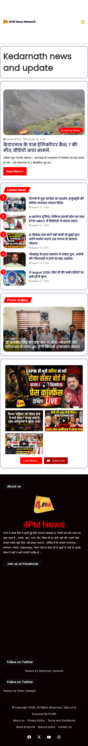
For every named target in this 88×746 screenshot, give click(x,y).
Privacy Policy (36, 720)
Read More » (15, 171)
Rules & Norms (25, 727)
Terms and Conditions (61, 720)
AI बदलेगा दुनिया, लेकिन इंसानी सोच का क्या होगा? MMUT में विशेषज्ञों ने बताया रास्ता (56, 219)
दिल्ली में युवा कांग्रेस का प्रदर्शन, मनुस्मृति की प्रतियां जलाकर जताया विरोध (56, 201)
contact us (65, 727)
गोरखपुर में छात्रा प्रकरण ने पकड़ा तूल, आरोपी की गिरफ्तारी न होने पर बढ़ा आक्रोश (56, 256)
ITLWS (52, 714)
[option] (44, 329)
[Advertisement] (57, 22)
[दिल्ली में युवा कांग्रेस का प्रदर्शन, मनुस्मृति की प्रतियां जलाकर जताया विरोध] (14, 204)
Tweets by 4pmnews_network (44, 670)
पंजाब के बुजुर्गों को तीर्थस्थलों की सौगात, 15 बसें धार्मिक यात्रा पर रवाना (40, 344)
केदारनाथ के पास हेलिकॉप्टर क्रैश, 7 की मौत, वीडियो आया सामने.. (40, 147)
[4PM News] (19, 21)
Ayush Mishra (14, 139)
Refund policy (46, 727)
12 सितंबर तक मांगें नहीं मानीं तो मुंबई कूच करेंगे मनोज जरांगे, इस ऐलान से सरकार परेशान (54, 239)
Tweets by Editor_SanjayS (19, 690)
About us (19, 720)
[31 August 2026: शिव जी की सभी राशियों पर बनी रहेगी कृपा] (14, 278)
